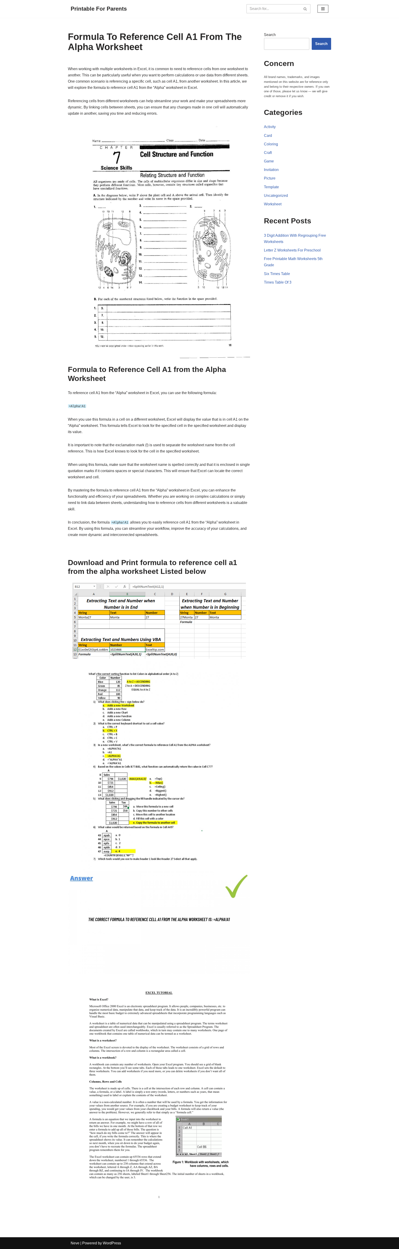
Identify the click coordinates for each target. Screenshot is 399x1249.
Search (270, 35)
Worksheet (272, 204)
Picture (269, 178)
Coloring (271, 144)
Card (268, 136)
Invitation (271, 170)
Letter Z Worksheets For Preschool (292, 250)
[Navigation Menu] (322, 9)
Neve (75, 1243)
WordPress (112, 1243)
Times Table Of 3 (277, 282)
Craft (268, 153)
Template (271, 187)
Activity (270, 127)
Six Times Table (277, 274)
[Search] (305, 8)
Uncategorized (276, 196)
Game (269, 161)
